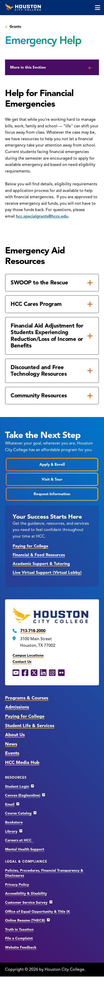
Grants (15, 26)
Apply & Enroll (52, 464)
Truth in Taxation (19, 929)
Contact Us (22, 662)
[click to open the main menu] (97, 7)
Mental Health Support (24, 849)
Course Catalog (18, 813)
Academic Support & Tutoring (41, 563)
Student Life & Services (29, 725)
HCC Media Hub (22, 762)
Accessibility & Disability (26, 893)
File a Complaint (19, 938)
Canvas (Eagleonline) (22, 795)
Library (11, 831)
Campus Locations (28, 655)
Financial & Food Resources (39, 554)
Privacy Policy (17, 884)
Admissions (17, 707)
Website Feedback (20, 947)
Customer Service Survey (26, 902)
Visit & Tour (52, 479)
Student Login (17, 786)
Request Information (52, 494)
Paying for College (30, 546)
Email (9, 804)
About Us (15, 735)
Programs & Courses (26, 698)
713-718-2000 (32, 630)
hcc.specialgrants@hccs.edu (42, 216)
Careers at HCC (19, 840)
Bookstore (14, 822)
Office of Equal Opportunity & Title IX (37, 911)
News (11, 744)
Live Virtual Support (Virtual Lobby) (47, 572)
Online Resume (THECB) (25, 920)
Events (12, 753)
